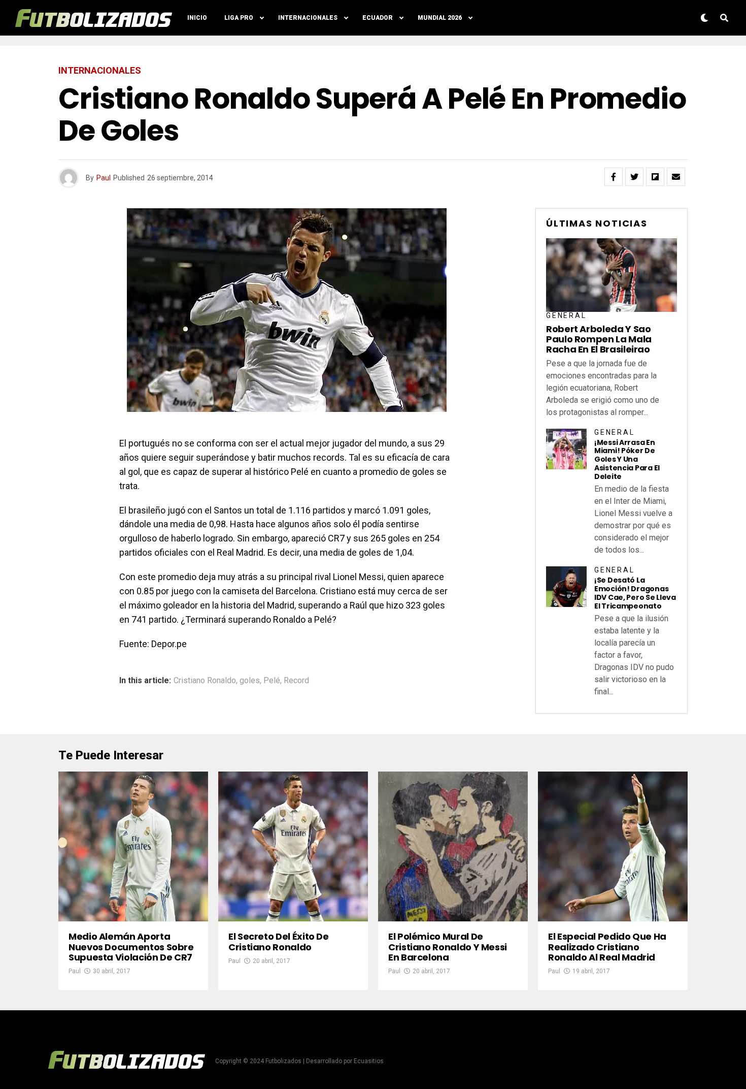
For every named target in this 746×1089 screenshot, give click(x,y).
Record (296, 681)
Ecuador (377, 17)
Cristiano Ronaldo (205, 681)
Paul (103, 178)
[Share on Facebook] (613, 177)
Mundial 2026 (440, 17)
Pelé (271, 681)
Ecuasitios (369, 1061)
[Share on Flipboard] (655, 177)
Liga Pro (238, 17)
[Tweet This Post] (634, 177)
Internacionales (307, 17)
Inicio (197, 17)
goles (250, 681)
